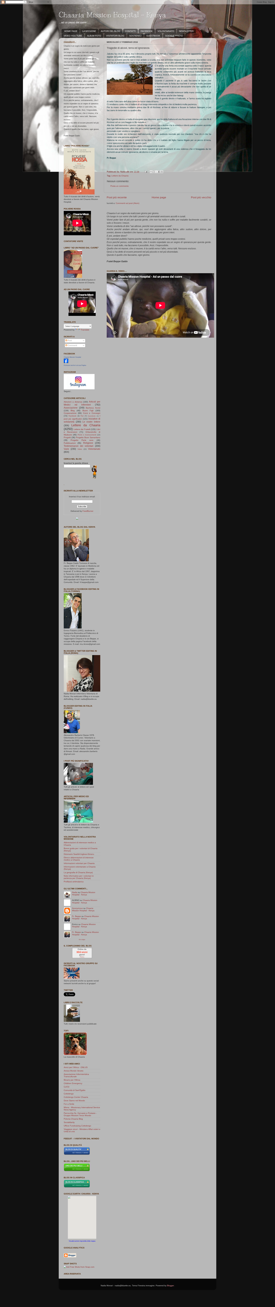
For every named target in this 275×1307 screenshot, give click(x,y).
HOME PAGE (70, 31)
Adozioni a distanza (73, 402)
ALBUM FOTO (94, 36)
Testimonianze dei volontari (78, 446)
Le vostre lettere (91, 421)
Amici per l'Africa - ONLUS (76, 1067)
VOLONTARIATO (166, 31)
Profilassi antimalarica (74, 882)
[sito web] (77, 1154)
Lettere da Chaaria (119, 176)
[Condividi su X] (156, 171)
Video (79, 449)
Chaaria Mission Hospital (72, 357)
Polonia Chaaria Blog (73, 1119)
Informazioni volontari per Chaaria (79, 863)
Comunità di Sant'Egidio (74, 1090)
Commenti (72, 345)
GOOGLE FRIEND (174, 36)
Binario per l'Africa (72, 1080)
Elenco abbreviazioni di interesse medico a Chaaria (79, 859)
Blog (73, 411)
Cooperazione (70, 413)
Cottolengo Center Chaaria (76, 1097)
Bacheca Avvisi (93, 408)
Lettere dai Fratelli (82, 429)
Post (69, 340)
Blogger (170, 1286)
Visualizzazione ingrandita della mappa (82, 1241)
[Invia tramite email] (151, 171)
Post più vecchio (201, 197)
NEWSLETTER (186, 31)
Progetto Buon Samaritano (88, 437)
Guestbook (92, 416)
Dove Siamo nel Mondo (74, 1101)
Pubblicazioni (70, 443)
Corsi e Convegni (91, 413)
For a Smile (69, 1104)
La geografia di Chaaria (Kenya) (78, 872)
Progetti (67, 437)
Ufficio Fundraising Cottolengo (77, 1126)
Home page (159, 197)
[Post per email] (146, 172)
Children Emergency (73, 1083)
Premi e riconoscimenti (87, 435)
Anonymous (77, 908)
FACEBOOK (147, 31)
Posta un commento (119, 186)
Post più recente (117, 197)
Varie (66, 449)
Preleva (82, 957)
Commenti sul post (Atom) (127, 203)
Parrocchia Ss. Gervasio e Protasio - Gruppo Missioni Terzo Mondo (80, 1114)
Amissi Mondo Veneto (73, 1071)
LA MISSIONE (89, 31)
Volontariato (94, 449)
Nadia (74, 892)
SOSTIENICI (135, 36)
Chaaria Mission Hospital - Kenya (112, 14)
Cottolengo (69, 1094)
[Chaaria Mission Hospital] (66, 362)
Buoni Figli (87, 411)
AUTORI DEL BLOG (110, 31)
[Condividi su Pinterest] (161, 171)
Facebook (72, 416)
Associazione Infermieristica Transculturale (76, 1075)
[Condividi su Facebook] (159, 171)
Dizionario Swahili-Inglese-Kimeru (79, 854)
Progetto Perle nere (82, 440)
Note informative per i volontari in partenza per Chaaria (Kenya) (79, 877)
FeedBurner (87, 511)
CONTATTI (130, 31)
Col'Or (66, 1087)
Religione (88, 443)
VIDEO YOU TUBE (73, 36)
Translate (85, 330)
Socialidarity (69, 1122)
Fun (82, 416)
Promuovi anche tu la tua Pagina (75, 365)
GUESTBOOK (153, 36)
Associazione (70, 407)
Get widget (82, 939)
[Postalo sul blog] (153, 171)
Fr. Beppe (76, 916)
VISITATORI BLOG (115, 36)
